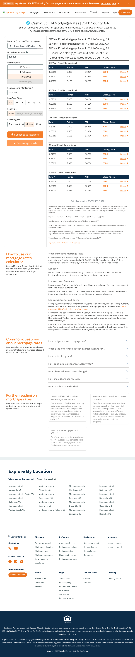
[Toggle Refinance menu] (55, 12)
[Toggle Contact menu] (98, 12)
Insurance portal (115, 547)
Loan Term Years (14, 98)
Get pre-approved (43, 543)
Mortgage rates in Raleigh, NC (52, 510)
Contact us (39, 583)
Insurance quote (115, 543)
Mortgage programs (43, 555)
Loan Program (13, 119)
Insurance (112, 537)
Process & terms (66, 599)
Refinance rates (66, 551)
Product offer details (68, 587)
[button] (40, 46)
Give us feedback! (17, 575)
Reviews (38, 587)
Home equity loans (67, 555)
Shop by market (46, 479)
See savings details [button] (27, 143)
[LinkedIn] (23, 563)
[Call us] (11, 550)
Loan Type (12, 108)
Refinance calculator (68, 547)
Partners (87, 583)
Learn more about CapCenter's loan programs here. (87, 307)
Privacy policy (65, 583)
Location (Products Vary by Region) (23, 41)
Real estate (89, 537)
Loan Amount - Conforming (20, 87)
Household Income (16, 52)
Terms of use (64, 579)
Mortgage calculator (44, 547)
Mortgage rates (41, 551)
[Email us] (17, 550)
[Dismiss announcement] (129, 4)
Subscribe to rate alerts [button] (27, 134)
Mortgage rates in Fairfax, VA (21, 494)
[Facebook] (11, 563)
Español (105, 12)
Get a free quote (108, 4)
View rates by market (21, 479)
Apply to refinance (67, 543)
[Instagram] (17, 563)
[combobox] (25, 46)
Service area (40, 579)
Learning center (114, 579)
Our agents (88, 555)
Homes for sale (90, 551)
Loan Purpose (13, 62)
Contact (93, 12)
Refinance (48, 12)
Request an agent (91, 543)
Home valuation (90, 547)
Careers (86, 579)
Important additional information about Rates (64, 243)
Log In (114, 12)
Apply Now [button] (125, 12)
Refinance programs (68, 559)
